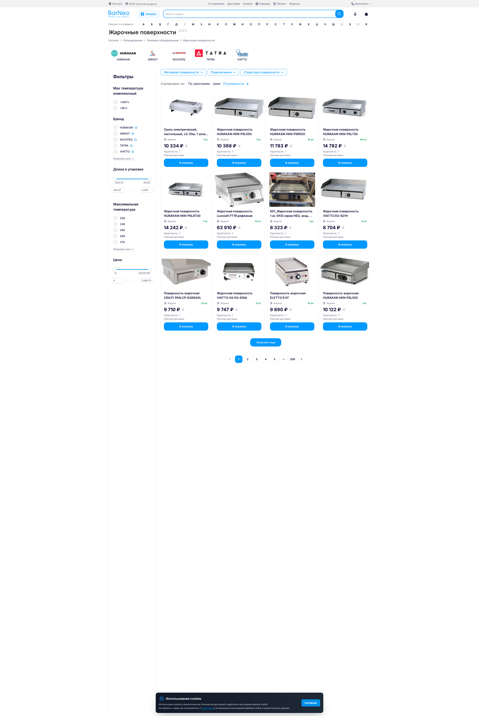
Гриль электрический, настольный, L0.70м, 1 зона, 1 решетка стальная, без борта (185, 132)
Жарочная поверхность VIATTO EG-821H (341, 213)
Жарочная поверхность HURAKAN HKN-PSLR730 (182, 213)
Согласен (311, 702)
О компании (216, 3)
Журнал (294, 3)
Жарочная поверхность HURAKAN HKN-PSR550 (288, 132)
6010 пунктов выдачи (143, 3)
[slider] (115, 179)
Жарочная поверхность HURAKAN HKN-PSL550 (234, 132)
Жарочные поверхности (199, 40)
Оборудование (133, 40)
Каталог (114, 40)
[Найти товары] (339, 14)
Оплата (247, 3)
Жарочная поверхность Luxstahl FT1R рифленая (234, 213)
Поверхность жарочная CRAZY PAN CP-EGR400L (182, 295)
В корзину (186, 162)
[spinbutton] (118, 190)
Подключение (221, 72)
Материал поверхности (181, 72)
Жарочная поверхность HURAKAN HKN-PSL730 (341, 132)
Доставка (233, 3)
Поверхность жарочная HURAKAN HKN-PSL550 (341, 295)
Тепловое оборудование (163, 40)
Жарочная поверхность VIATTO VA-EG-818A (234, 295)
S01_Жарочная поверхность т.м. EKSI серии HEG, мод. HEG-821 (291, 213)
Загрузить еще (265, 342)
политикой (208, 708)
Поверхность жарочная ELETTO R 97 (288, 295)
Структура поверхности (262, 72)
